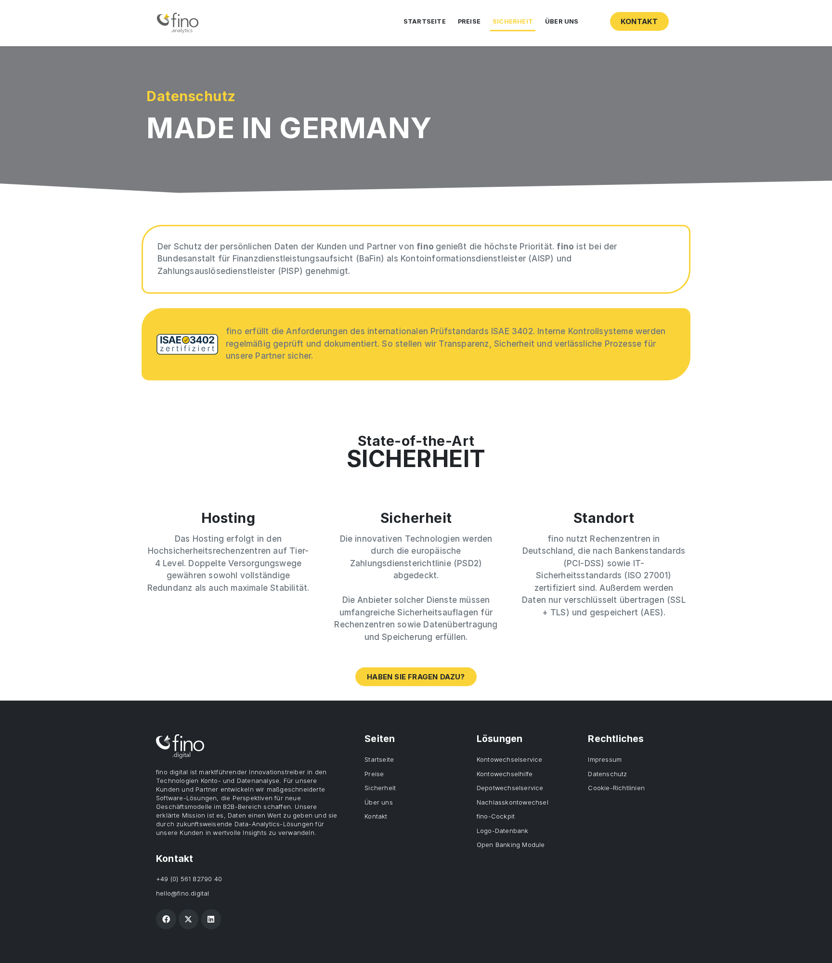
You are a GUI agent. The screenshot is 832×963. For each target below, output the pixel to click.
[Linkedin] (211, 919)
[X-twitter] (189, 919)
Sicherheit (513, 21)
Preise (469, 21)
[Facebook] (166, 919)
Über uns (562, 21)
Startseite (424, 21)
